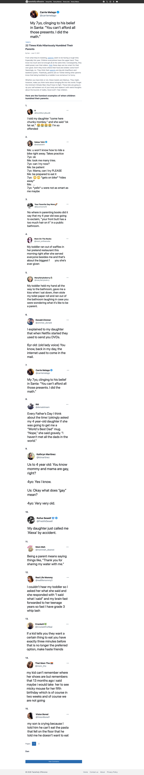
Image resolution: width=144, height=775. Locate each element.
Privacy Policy (112, 772)
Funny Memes (57, 1)
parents (51, 58)
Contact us (94, 772)
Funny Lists (66, 1)
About (102, 772)
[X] (107, 1)
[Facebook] (103, 1)
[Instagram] (110, 1)
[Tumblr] (113, 1)
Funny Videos (75, 1)
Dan (28, 53)
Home (85, 772)
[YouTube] (117, 1)
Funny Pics (49, 1)
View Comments (54, 761)
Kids (50, 65)
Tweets (28, 42)
